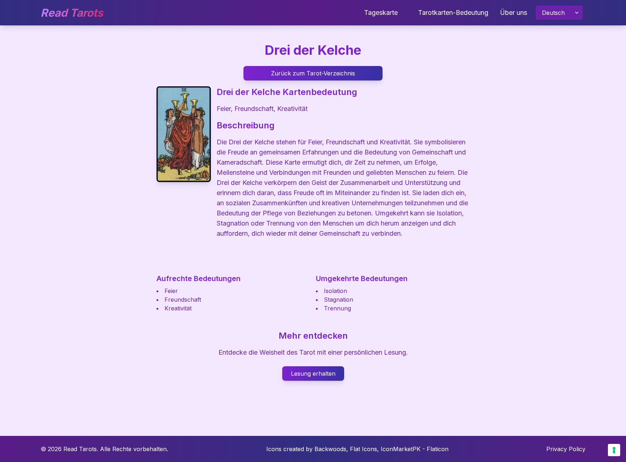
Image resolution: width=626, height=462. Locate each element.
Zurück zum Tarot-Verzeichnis (313, 73)
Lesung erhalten (313, 373)
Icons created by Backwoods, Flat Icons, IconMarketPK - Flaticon (357, 449)
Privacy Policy (565, 449)
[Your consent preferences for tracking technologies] (614, 450)
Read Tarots (72, 12)
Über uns (513, 12)
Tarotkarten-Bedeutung (453, 12)
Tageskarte (381, 12)
